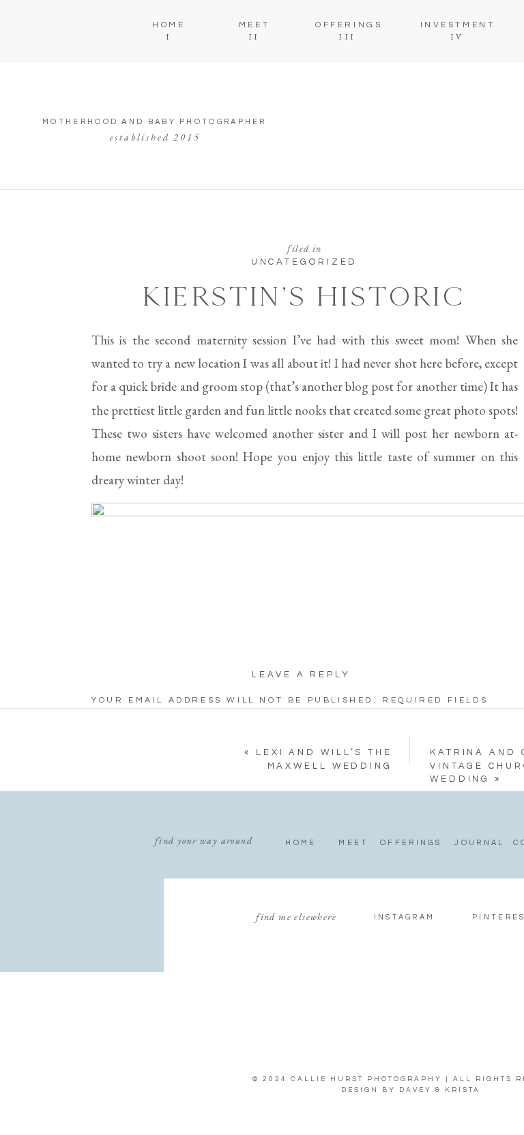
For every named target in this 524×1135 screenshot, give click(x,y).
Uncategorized (304, 262)
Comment (124, 735)
